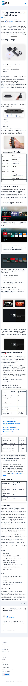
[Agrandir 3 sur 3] (23, 310)
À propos (4, 644)
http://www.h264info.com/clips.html (11, 429)
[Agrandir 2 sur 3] (23, 301)
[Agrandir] (23, 46)
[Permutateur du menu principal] (25, 3)
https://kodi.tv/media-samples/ (9, 427)
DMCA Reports (5, 664)
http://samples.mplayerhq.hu (9, 421)
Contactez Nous (5, 651)
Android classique (9, 21)
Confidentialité (5, 647)
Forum (3, 659)
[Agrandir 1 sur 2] (11, 94)
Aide (3, 662)
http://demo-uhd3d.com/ (8, 431)
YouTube (7, 674)
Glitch (24, 34)
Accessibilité (5, 649)
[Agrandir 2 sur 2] (23, 94)
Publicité (4, 657)
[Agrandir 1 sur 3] (11, 301)
